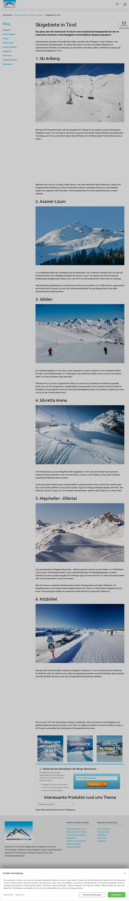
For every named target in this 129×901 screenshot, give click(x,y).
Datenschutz (9, 895)
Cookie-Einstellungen (92, 895)
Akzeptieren (116, 895)
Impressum (19, 895)
